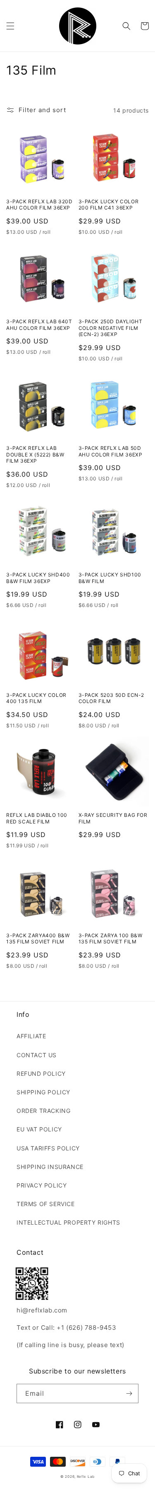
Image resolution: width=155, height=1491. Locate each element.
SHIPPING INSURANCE (50, 1166)
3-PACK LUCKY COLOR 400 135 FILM (36, 698)
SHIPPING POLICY (43, 1092)
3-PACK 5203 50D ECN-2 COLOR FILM (112, 698)
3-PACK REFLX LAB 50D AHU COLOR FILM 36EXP (111, 451)
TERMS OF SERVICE (46, 1203)
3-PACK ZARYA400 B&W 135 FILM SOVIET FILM (37, 938)
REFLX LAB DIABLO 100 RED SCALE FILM (36, 818)
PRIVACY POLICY (42, 1185)
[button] (10, 26)
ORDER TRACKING (43, 1110)
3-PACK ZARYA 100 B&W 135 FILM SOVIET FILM (111, 938)
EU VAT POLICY (39, 1129)
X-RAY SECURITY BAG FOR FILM (113, 818)
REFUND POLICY (41, 1073)
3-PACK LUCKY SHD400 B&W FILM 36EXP (38, 577)
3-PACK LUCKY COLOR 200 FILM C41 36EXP (109, 204)
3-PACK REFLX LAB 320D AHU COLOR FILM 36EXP (39, 204)
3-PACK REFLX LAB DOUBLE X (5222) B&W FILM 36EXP (35, 454)
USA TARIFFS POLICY (48, 1148)
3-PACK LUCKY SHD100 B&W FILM (110, 577)
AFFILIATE (31, 1035)
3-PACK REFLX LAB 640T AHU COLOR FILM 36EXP (39, 324)
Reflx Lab (86, 1477)
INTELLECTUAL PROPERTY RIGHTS (68, 1222)
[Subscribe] (129, 1393)
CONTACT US (37, 1054)
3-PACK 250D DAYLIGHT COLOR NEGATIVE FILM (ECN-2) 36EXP (111, 327)
